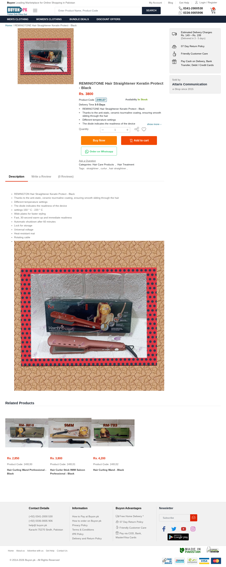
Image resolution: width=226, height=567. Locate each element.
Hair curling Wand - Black (108, 469)
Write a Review (41, 176)
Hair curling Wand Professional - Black (26, 471)
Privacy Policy (80, 525)
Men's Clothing (17, 19)
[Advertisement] (121, 54)
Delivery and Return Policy (87, 538)
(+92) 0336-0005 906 (41, 520)
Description (16, 176)
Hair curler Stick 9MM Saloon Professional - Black (67, 471)
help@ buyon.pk (38, 525)
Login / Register (208, 2)
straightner (93, 168)
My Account (155, 2)
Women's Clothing (49, 19)
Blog (170, 2)
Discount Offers (108, 19)
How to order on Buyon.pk (86, 520)
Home (8, 25)
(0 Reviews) (65, 176)
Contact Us (62, 551)
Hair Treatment (125, 164)
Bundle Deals (79, 19)
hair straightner (117, 168)
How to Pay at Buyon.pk (85, 516)
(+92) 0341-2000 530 (41, 516)
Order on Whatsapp (101, 151)
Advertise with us (35, 551)
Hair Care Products (103, 164)
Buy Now (99, 140)
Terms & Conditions (83, 529)
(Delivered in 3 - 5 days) (193, 38)
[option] (46, 56)
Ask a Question (87, 160)
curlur (104, 168)
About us (20, 551)
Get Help (184, 2)
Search (151, 10)
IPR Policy (78, 534)
